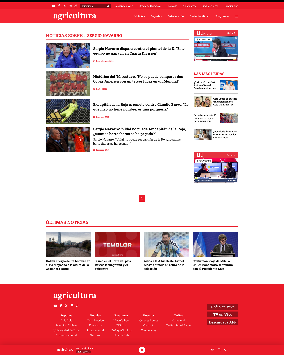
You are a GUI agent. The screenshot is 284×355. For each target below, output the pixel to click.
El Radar (121, 325)
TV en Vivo (189, 6)
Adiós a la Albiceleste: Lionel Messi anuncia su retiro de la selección (164, 265)
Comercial (178, 320)
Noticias (139, 16)
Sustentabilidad (200, 16)
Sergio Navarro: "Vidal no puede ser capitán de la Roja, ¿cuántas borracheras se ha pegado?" (139, 131)
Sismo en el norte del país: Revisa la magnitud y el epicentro (113, 265)
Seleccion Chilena (66, 325)
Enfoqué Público (121, 330)
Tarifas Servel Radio (178, 325)
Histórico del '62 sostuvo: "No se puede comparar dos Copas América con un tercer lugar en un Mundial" (138, 79)
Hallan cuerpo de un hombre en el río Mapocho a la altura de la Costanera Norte (68, 265)
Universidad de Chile (66, 330)
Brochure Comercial (150, 6)
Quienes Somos (148, 320)
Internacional (95, 330)
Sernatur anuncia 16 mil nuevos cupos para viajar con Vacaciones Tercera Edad (205, 118)
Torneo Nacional (66, 335)
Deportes (156, 16)
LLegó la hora (121, 320)
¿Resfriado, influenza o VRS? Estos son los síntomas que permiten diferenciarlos (225, 134)
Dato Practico (95, 320)
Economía (95, 325)
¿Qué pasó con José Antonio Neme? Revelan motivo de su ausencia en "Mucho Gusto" (206, 85)
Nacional (95, 335)
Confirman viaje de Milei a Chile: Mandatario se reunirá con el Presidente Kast (213, 265)
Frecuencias (231, 6)
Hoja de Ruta (121, 335)
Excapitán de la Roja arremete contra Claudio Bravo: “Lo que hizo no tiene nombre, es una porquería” (141, 107)
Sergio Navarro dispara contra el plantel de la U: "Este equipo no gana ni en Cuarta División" (139, 51)
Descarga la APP (124, 5)
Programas (222, 16)
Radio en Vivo (210, 6)
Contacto (148, 325)
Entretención (176, 16)
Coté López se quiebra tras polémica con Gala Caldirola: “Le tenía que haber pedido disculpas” (225, 101)
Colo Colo (66, 320)
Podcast (172, 6)
